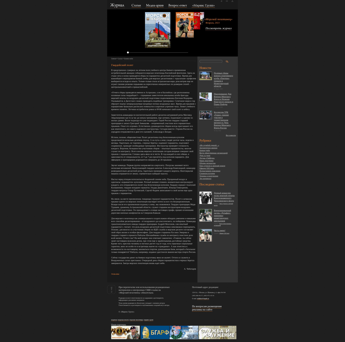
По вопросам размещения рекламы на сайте (207, 307)
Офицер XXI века (206, 168)
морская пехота (123, 320)
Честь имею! (219, 230)
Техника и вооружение (208, 176)
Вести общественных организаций (213, 153)
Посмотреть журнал (219, 28)
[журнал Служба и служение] (217, 338)
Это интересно (205, 178)
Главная (113, 58)
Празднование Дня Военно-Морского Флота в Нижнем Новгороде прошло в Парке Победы (223, 99)
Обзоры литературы (207, 163)
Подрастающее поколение (209, 171)
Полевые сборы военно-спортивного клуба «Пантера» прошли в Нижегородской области (223, 79)
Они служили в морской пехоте (212, 165)
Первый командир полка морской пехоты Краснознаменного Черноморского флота (224, 196)
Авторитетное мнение (208, 148)
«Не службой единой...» (209, 145)
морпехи (114, 320)
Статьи (120, 58)
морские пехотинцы (136, 320)
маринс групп (148, 320)
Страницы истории (207, 173)
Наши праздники (206, 160)
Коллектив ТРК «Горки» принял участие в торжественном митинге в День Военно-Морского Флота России (222, 120)
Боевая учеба (128, 58)
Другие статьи (115, 274)
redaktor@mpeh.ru (203, 298)
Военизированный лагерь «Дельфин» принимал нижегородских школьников (222, 215)
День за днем (204, 155)
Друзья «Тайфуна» (207, 158)
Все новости (231, 135)
